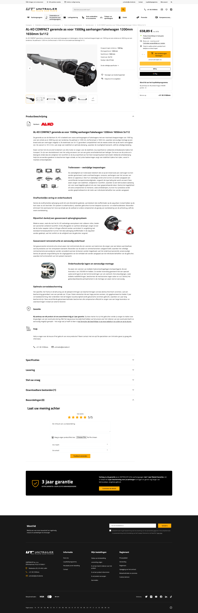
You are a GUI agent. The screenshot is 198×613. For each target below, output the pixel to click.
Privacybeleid (123, 558)
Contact (141, 2)
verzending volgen (96, 562)
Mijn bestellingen (98, 552)
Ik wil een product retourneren (100, 572)
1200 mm (115, 51)
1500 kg (119, 48)
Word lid (31, 526)
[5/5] (85, 417)
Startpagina (29, 25)
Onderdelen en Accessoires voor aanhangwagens (48, 25)
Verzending (122, 562)
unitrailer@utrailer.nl (62, 347)
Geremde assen (90, 25)
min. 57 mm (110, 60)
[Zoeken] (123, 9)
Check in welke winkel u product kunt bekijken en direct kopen (154, 47)
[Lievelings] (166, 9)
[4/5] (81, 417)
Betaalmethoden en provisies (128, 573)
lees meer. (159, 533)
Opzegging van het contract (127, 569)
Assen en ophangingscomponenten (73, 25)
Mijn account (164, 2)
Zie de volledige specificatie (109, 65)
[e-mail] (162, 9)
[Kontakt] (43, 555)
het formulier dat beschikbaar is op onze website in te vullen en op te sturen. (105, 321)
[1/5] (69, 417)
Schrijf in (165, 526)
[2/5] (73, 417)
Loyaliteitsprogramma (151, 2)
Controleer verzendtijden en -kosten (154, 43)
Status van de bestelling (98, 558)
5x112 (110, 57)
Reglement (122, 565)
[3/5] (77, 417)
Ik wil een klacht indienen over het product (101, 567)
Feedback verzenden (80, 456)
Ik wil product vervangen (98, 576)
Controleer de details (109, 488)
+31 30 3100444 (152, 9)
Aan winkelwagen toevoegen (161, 54)
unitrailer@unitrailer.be (36, 576)
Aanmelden (94, 580)
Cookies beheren (124, 577)
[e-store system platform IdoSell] (171, 607)
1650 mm (112, 54)
